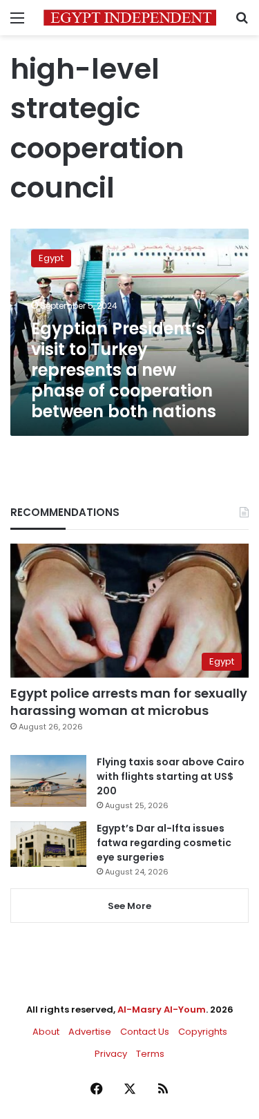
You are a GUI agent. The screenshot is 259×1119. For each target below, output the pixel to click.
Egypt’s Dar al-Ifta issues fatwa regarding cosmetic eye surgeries (164, 842)
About (45, 1031)
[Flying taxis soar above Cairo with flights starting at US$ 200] (48, 781)
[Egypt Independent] (130, 18)
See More (129, 905)
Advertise (89, 1031)
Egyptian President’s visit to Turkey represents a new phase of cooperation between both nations (123, 370)
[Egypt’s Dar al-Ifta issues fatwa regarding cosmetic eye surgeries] (48, 844)
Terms (150, 1053)
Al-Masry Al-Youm (161, 1009)
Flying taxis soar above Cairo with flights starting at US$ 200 (170, 776)
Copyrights (202, 1031)
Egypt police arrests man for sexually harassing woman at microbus (128, 702)
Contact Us (144, 1031)
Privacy (111, 1053)
